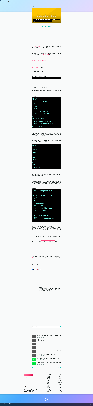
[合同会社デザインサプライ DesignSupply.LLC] (6, 1)
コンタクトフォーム (49, 390)
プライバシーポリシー (49, 391)
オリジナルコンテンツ (49, 383)
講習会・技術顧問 (48, 378)
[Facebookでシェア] (32, 269)
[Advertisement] (46, 35)
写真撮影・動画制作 (60, 391)
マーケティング (60, 389)
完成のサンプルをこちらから (45, 54)
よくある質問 (60, 382)
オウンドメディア (60, 386)
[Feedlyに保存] (40, 269)
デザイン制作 (60, 387)
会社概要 (59, 374)
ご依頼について (49, 385)
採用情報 (59, 384)
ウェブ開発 (60, 390)
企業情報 (59, 377)
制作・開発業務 (48, 377)
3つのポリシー (60, 376)
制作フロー (48, 386)
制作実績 (48, 380)
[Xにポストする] (33, 269)
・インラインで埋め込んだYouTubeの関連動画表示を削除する (40, 59)
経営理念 (59, 375)
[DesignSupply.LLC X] (26, 377)
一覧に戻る (46, 367)
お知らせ (59, 380)
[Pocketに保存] (37, 269)
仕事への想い (49, 374)
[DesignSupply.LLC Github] (24, 377)
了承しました (90, 404)
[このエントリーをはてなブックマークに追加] (35, 269)
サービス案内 (48, 376)
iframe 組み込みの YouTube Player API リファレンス (39, 265)
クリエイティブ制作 (49, 382)
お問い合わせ (49, 389)
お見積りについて (49, 387)
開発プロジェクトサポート (49, 381)
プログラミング (60, 388)
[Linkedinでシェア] (38, 269)
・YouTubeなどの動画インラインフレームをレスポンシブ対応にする (40, 60)
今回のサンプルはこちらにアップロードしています (48, 240)
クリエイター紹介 (60, 378)
